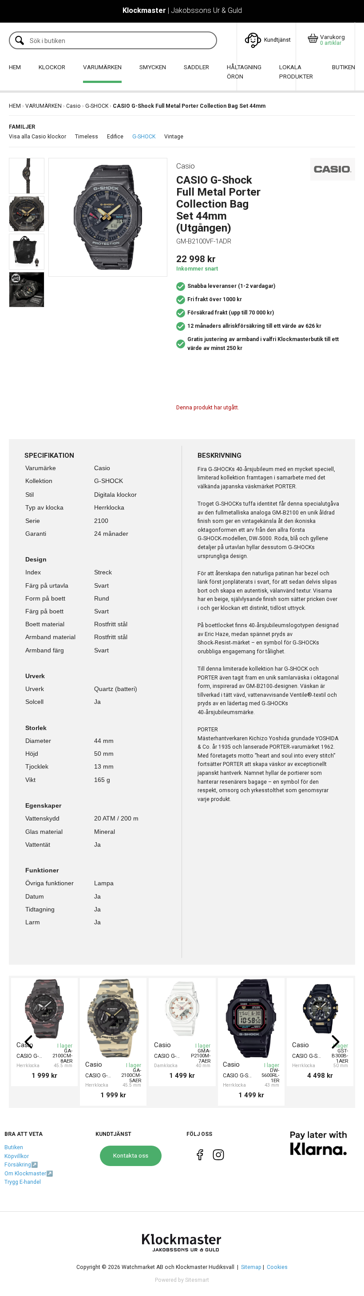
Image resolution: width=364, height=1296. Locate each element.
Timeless (86, 137)
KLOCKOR (52, 67)
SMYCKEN (152, 67)
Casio (73, 106)
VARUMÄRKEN (102, 67)
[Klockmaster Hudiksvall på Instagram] (218, 1156)
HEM (15, 67)
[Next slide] (335, 1042)
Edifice (115, 137)
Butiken (13, 1147)
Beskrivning (219, 455)
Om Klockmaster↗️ (28, 1173)
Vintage (173, 137)
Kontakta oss (130, 1155)
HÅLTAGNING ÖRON (244, 71)
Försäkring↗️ (21, 1165)
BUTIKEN (343, 67)
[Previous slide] (28, 1042)
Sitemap (251, 1267)
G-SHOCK (96, 106)
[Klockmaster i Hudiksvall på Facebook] (200, 1156)
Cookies (277, 1267)
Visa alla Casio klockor (37, 137)
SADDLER (196, 67)
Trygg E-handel (22, 1182)
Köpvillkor (16, 1156)
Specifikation (49, 455)
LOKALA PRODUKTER (296, 71)
